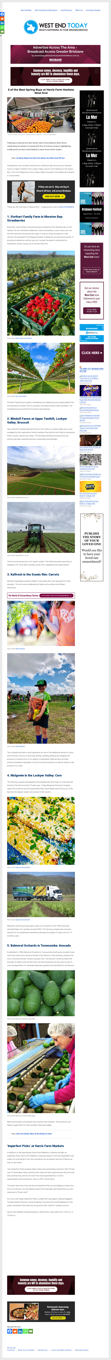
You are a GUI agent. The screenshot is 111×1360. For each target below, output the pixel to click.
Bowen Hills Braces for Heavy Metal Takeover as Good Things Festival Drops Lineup (90, 428)
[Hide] (1, 36)
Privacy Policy (11, 1350)
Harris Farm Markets (67, 206)
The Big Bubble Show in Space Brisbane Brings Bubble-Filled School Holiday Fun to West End (90, 399)
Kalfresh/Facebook (20, 649)
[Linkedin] (20, 1331)
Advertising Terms (43, 1350)
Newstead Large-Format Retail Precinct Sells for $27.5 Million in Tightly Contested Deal (89, 378)
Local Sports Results (93, 10)
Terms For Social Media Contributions (61, 1350)
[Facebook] (9, 1331)
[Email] (30, 1331)
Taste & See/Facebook (20, 396)
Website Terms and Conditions (26, 1350)
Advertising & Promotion (81, 1350)
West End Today (11, 1348)
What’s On (79, 10)
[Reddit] (15, 1331)
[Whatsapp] (25, 1331)
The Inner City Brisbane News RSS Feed (92, 369)
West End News (26, 10)
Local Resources (66, 10)
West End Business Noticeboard (46, 10)
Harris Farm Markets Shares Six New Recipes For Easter (34, 1133)
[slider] (94, 233)
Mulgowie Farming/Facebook (22, 867)
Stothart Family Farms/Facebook (23, 338)
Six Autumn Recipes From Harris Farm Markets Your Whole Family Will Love (40, 158)
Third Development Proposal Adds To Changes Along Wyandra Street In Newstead (90, 417)
